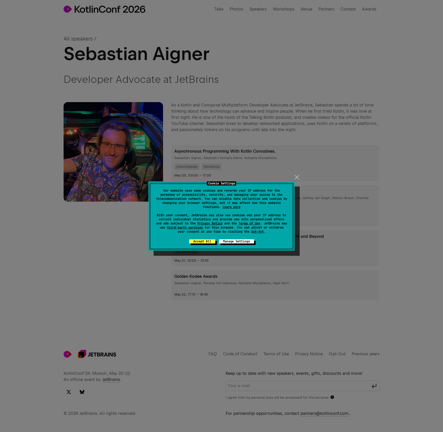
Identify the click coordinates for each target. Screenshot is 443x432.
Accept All (202, 241)
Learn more (231, 207)
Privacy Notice (210, 223)
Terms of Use (249, 223)
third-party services (185, 227)
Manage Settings (236, 241)
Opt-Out (257, 232)
